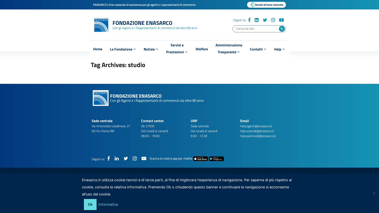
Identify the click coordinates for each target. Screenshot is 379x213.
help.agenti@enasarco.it (256, 126)
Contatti (257, 49)
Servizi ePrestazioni (175, 48)
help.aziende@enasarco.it (257, 131)
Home (97, 49)
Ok (90, 204)
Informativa (108, 204)
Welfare (202, 49)
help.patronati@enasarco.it (258, 136)
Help (278, 49)
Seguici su (239, 20)
